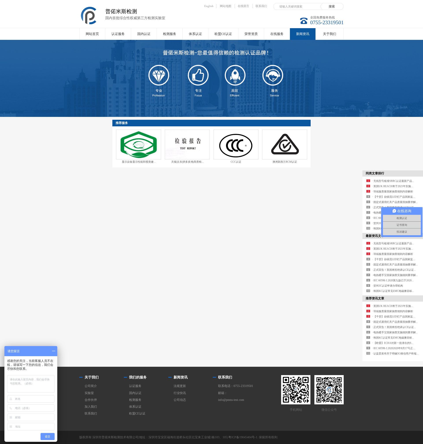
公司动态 (180, 400)
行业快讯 (180, 393)
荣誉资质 (251, 34)
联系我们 (261, 6)
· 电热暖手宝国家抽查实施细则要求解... (395, 275)
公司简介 (91, 386)
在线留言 (243, 6)
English (208, 6)
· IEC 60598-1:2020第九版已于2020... (393, 280)
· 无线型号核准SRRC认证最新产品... (393, 180)
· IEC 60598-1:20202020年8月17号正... (393, 348)
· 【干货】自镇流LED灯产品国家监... (393, 196)
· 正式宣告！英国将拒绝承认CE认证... (394, 269)
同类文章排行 (375, 173)
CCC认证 (236, 161)
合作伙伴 (91, 400)
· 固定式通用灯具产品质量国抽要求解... (395, 202)
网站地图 (225, 6)
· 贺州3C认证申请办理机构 (387, 285)
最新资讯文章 (375, 236)
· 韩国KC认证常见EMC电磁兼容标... (393, 291)
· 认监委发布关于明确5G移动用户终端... (395, 353)
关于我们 (329, 34)
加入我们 (91, 406)
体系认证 (195, 34)
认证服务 (118, 34)
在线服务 (277, 34)
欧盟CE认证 (223, 34)
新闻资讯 (302, 34)
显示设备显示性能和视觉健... (139, 161)
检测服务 (169, 34)
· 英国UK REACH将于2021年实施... (392, 186)
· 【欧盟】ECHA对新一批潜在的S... (392, 343)
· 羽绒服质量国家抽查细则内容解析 (392, 191)
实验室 (89, 393)
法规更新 (180, 386)
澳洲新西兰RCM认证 (285, 161)
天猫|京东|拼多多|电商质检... (187, 161)
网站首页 (92, 34)
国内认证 (143, 34)
